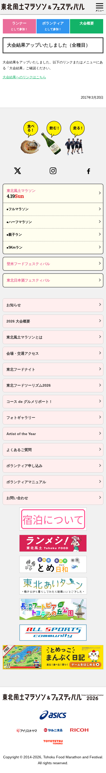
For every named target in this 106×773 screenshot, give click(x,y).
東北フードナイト (20, 369)
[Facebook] (88, 171)
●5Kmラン (14, 247)
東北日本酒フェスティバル (28, 280)
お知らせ (13, 305)
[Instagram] (53, 171)
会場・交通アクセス (22, 353)
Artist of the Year (21, 434)
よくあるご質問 (19, 450)
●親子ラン (14, 234)
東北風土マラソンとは (24, 337)
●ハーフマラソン (19, 222)
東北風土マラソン (21, 194)
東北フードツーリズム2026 (28, 385)
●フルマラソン (17, 209)
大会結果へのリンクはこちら (24, 77)
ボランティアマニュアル (26, 482)
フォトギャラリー (20, 417)
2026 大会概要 (18, 321)
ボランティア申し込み (24, 466)
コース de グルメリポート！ (29, 402)
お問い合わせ (17, 498)
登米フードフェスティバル (28, 264)
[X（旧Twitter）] (17, 171)
